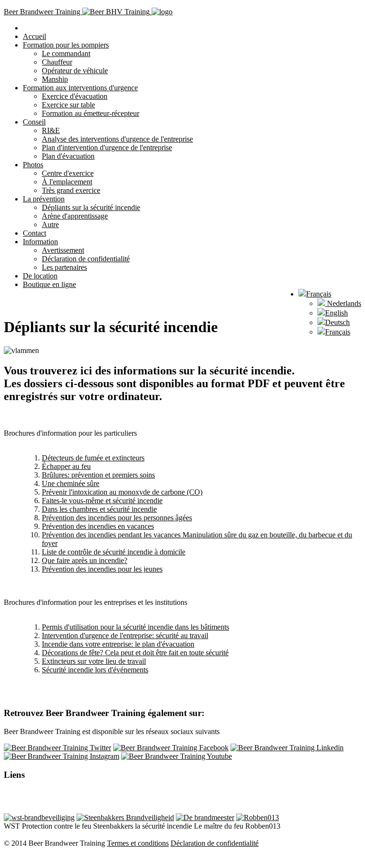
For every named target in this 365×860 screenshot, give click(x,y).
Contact (34, 233)
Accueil (34, 36)
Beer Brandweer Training (43, 12)
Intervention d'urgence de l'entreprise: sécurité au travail (125, 635)
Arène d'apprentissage (75, 216)
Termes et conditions (138, 843)
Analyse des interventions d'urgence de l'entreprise (117, 139)
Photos (33, 165)
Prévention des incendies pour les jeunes (102, 569)
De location (40, 276)
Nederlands (343, 303)
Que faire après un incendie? (84, 560)
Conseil (34, 122)
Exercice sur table (68, 105)
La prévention (44, 199)
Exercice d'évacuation (74, 96)
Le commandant (66, 53)
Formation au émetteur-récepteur (90, 113)
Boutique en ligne (49, 284)
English (336, 313)
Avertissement (63, 250)
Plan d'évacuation (68, 156)
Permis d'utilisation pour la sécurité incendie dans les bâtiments (135, 627)
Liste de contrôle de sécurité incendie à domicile (113, 552)
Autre (50, 224)
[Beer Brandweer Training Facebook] (171, 748)
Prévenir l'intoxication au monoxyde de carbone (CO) (122, 492)
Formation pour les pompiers (66, 45)
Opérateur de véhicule (75, 71)
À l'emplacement (67, 182)
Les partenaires (64, 267)
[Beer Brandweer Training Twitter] (57, 748)
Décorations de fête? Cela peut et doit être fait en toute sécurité (135, 653)
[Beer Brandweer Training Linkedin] (287, 748)
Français (318, 294)
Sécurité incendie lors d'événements (95, 670)
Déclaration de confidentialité (86, 259)
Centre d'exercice (68, 173)
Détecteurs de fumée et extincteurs (93, 458)
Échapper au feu (66, 466)
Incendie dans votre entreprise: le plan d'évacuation (118, 644)
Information (40, 242)
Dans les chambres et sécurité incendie (99, 509)
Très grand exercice (71, 190)
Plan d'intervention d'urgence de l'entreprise (107, 147)
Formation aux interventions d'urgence (80, 88)
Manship (55, 79)
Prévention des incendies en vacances (98, 526)
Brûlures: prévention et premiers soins (98, 475)
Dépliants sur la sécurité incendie (91, 207)
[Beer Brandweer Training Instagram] (61, 756)
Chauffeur (57, 62)
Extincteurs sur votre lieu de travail (94, 661)
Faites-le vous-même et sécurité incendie (102, 501)
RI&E (51, 130)
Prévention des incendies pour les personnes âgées (117, 518)
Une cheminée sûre (70, 483)
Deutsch (337, 322)
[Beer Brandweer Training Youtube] (176, 756)
